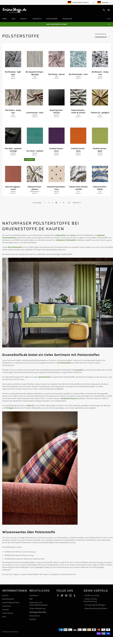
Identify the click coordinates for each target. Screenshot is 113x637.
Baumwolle (61, 235)
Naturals (30, 405)
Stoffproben (51, 19)
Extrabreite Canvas (68, 398)
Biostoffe (37, 19)
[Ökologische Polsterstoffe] (57, 347)
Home (4, 19)
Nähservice (67, 19)
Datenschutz (34, 616)
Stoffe (23, 19)
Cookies (32, 619)
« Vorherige (36, 202)
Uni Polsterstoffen (64, 363)
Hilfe (4, 617)
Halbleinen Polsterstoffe (66, 240)
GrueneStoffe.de (12, 631)
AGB (31, 599)
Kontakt (5, 609)
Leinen (72, 235)
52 (69, 202)
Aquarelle (79, 370)
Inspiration (6, 606)
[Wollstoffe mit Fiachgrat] (40, 524)
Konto (109, 18)
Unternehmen (7, 613)
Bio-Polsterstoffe (15, 247)
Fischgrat (10, 408)
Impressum (34, 595)
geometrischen (45, 377)
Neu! (13, 19)
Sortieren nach (100, 34)
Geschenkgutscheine (10, 602)
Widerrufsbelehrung (37, 608)
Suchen (5, 595)
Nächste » (77, 202)
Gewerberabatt (8, 599)
